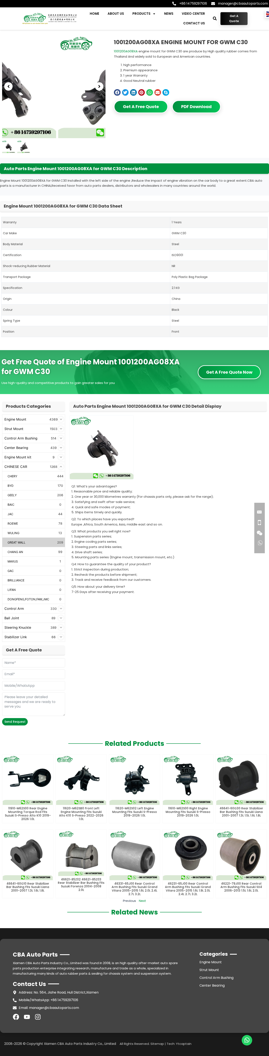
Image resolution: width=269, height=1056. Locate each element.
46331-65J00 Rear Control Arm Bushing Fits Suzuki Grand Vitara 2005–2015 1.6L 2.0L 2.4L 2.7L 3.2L (134, 888)
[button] (214, 18)
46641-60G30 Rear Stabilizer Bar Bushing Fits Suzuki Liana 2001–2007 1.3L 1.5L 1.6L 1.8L (241, 812)
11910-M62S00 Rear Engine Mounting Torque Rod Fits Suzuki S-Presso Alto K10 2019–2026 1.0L (28, 813)
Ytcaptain (183, 1043)
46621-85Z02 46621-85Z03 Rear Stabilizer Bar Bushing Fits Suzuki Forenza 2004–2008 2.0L (81, 884)
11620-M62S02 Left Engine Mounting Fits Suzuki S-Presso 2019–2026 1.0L (134, 812)
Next (142, 901)
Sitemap (157, 1043)
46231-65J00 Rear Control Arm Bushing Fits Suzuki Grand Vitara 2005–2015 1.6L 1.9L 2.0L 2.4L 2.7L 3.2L (188, 888)
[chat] (247, 1040)
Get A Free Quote (141, 107)
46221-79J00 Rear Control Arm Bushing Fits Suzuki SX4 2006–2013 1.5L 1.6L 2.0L (241, 887)
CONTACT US (194, 23)
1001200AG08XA (126, 51)
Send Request (14, 722)
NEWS (168, 13)
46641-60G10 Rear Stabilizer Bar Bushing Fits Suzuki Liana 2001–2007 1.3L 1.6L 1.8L (27, 887)
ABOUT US (116, 13)
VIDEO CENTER (193, 13)
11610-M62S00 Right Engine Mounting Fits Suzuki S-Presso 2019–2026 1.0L (188, 812)
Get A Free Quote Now (229, 372)
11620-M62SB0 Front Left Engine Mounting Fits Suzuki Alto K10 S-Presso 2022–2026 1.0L (81, 813)
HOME (94, 13)
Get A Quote (234, 18)
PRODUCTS (141, 13)
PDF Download (196, 107)
